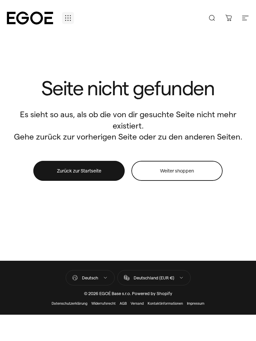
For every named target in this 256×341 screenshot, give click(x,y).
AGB (123, 303)
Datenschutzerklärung (69, 303)
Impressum (195, 303)
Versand (137, 303)
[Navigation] (68, 18)
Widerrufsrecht (103, 303)
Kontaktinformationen (165, 303)
